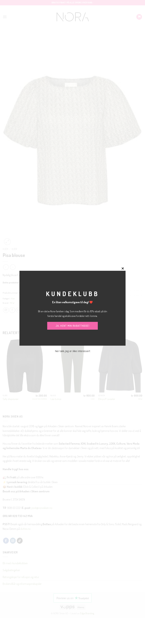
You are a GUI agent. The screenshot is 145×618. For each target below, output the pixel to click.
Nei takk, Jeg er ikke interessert (72, 351)
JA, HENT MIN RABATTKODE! (72, 325)
